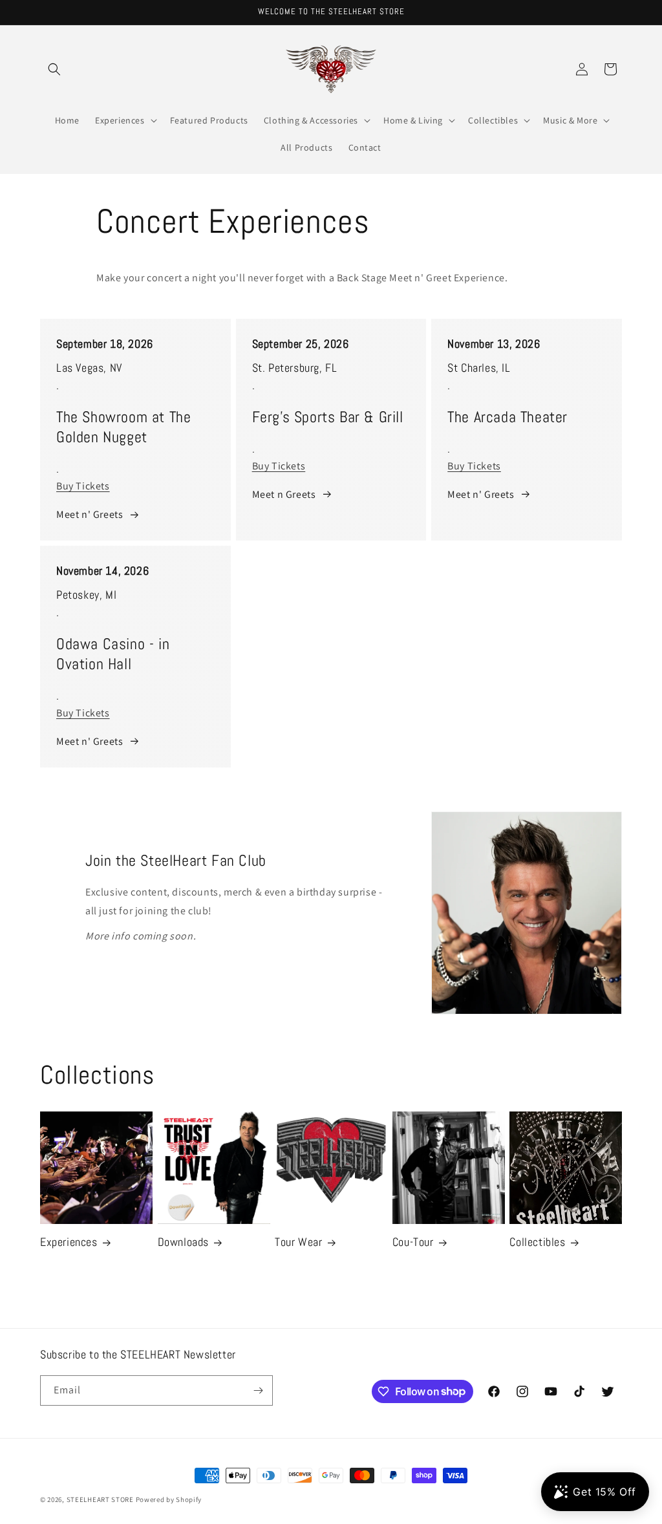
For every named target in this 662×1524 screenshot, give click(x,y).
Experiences (69, 1241)
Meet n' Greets (89, 514)
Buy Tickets (83, 486)
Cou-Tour (413, 1241)
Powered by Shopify (169, 1499)
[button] (54, 69)
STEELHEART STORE (100, 1499)
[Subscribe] (258, 1390)
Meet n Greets (284, 494)
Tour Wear (298, 1241)
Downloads (183, 1241)
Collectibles (537, 1241)
